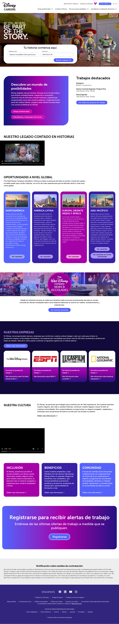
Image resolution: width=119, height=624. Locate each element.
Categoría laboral (57, 597)
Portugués (81, 612)
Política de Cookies (56, 602)
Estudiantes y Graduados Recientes (27, 117)
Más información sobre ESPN (44, 376)
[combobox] (57, 54)
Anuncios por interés (72, 602)
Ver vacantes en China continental (102, 256)
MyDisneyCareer (77, 604)
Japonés (72, 612)
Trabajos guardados (86, 3)
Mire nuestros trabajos (71, 3)
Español (90, 612)
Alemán (64, 612)
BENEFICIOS (53, 467)
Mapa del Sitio (11, 602)
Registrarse (59, 536)
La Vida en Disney (61, 9)
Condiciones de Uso (25, 602)
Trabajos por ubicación (42, 597)
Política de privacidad (41, 602)
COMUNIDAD (91, 467)
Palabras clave (13, 51)
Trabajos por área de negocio (75, 597)
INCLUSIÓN (15, 467)
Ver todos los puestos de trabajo (92, 103)
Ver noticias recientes (59, 310)
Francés (56, 612)
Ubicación (45, 51)
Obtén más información (17, 346)
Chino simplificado (31, 612)
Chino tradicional (46, 612)
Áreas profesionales (21, 111)
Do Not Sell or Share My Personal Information (95, 602)
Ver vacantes (18, 257)
